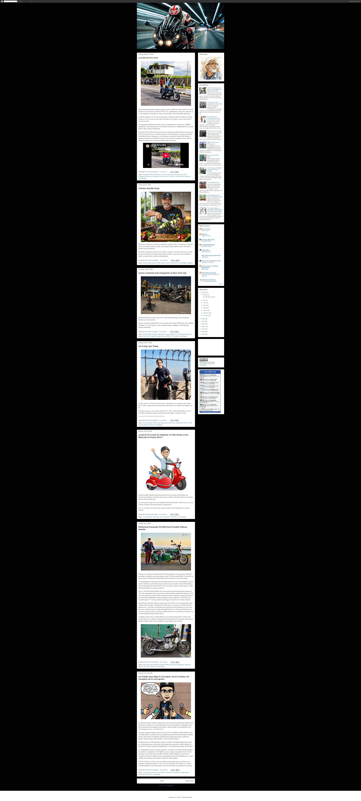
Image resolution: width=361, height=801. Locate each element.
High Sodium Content (164, 263)
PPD (150, 774)
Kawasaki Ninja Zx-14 (171, 334)
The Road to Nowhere (208, 279)
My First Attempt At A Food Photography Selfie (214, 196)
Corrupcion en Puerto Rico (150, 772)
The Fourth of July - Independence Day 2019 (214, 103)
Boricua (145, 423)
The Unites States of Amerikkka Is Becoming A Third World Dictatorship (214, 209)
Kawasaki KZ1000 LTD (153, 664)
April (204, 308)
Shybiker (204, 234)
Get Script (204, 411)
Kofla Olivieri (156, 174)
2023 (203, 324)
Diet (156, 263)
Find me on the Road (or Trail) (211, 260)
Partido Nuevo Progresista (172, 772)
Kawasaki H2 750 (147, 174)
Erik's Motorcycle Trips (208, 273)
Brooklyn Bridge (147, 334)
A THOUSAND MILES (208, 245)
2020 (203, 331)
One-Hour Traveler (206, 246)
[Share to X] (174, 172)
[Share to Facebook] (176, 172)
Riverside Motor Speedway (183, 176)
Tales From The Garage (214, 131)
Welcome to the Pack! (207, 262)
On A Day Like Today (148, 346)
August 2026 (203, 383)
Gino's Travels (206, 229)
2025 (203, 318)
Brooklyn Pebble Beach (158, 334)
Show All (221, 283)
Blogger (205, 398)
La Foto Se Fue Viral (148, 58)
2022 (203, 326)
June (204, 302)
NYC (171, 336)
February (206, 313)
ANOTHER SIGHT (206, 241)
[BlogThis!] (173, 172)
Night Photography (157, 336)
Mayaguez (181, 664)
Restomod (153, 666)
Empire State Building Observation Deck (164, 423)
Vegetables (190, 263)
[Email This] (171, 172)
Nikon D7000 (165, 336)
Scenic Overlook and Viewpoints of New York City (162, 273)
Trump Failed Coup (213, 182)
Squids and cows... (206, 251)
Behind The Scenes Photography (213, 143)
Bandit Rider (205, 250)
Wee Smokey (205, 230)
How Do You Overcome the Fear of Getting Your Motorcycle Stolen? (214, 89)
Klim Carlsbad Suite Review (209, 281)
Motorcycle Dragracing (152, 176)
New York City (147, 336)
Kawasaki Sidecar (165, 664)
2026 (203, 292)
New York (186, 423)
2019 (203, 334)
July (204, 300)
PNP (147, 774)
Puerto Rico (172, 176)
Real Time (209, 411)
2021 (203, 329)
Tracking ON (215, 411)
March (205, 310)
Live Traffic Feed (210, 372)
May (204, 305)
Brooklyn (150, 423)
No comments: (163, 172)
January (205, 315)
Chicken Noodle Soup (148, 188)
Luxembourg (204, 257)
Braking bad (204, 269)
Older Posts (189, 781)
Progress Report (205, 235)
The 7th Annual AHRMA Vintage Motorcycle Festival (214, 169)
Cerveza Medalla (147, 517)
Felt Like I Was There (208, 239)
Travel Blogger (142, 178)
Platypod (175, 336)
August (205, 294)
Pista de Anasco (163, 176)
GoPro (144, 664)
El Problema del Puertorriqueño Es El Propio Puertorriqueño (213, 118)
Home (162, 781)
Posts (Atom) (169, 786)
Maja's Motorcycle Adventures (211, 255)
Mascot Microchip (165, 517)
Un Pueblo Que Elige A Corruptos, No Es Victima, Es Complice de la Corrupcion (163, 677)
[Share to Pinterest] (178, 172)
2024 (203, 321)
